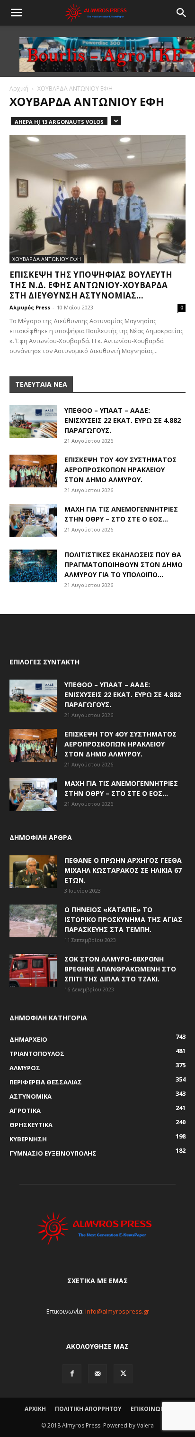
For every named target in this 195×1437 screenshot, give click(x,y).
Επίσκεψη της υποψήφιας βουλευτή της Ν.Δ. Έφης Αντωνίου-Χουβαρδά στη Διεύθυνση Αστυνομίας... (90, 285)
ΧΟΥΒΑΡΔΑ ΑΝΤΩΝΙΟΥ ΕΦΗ (46, 258)
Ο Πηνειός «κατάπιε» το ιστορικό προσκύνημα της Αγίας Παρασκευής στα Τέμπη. (123, 919)
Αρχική (18, 88)
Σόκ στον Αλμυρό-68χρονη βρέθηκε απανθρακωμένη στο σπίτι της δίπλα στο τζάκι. (120, 968)
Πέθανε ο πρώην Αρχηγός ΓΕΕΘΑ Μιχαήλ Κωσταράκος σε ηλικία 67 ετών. (123, 870)
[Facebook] (71, 1373)
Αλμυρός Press (29, 307)
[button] (16, 13)
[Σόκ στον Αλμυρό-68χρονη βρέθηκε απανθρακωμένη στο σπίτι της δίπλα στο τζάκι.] (33, 970)
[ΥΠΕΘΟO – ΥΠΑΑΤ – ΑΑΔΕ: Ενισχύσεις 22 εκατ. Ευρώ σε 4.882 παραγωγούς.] (33, 421)
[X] (123, 1373)
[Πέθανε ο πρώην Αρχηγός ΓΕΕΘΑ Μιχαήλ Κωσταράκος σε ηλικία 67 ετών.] (33, 871)
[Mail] (97, 1373)
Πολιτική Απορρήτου (88, 1409)
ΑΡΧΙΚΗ (35, 1409)
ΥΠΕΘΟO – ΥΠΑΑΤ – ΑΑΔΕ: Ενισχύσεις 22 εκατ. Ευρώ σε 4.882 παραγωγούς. (122, 420)
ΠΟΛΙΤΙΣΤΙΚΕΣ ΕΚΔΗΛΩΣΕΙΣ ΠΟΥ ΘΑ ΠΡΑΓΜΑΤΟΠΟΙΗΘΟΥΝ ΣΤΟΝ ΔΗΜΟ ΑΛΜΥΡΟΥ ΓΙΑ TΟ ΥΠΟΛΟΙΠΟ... (123, 564)
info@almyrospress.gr (117, 1311)
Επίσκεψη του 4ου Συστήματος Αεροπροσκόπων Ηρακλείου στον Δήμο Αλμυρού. (120, 469)
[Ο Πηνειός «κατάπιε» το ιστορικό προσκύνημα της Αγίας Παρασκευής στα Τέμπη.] (33, 921)
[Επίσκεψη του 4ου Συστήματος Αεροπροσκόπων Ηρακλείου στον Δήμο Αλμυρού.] (33, 471)
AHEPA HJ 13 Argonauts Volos (59, 121)
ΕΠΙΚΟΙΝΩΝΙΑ (151, 1409)
